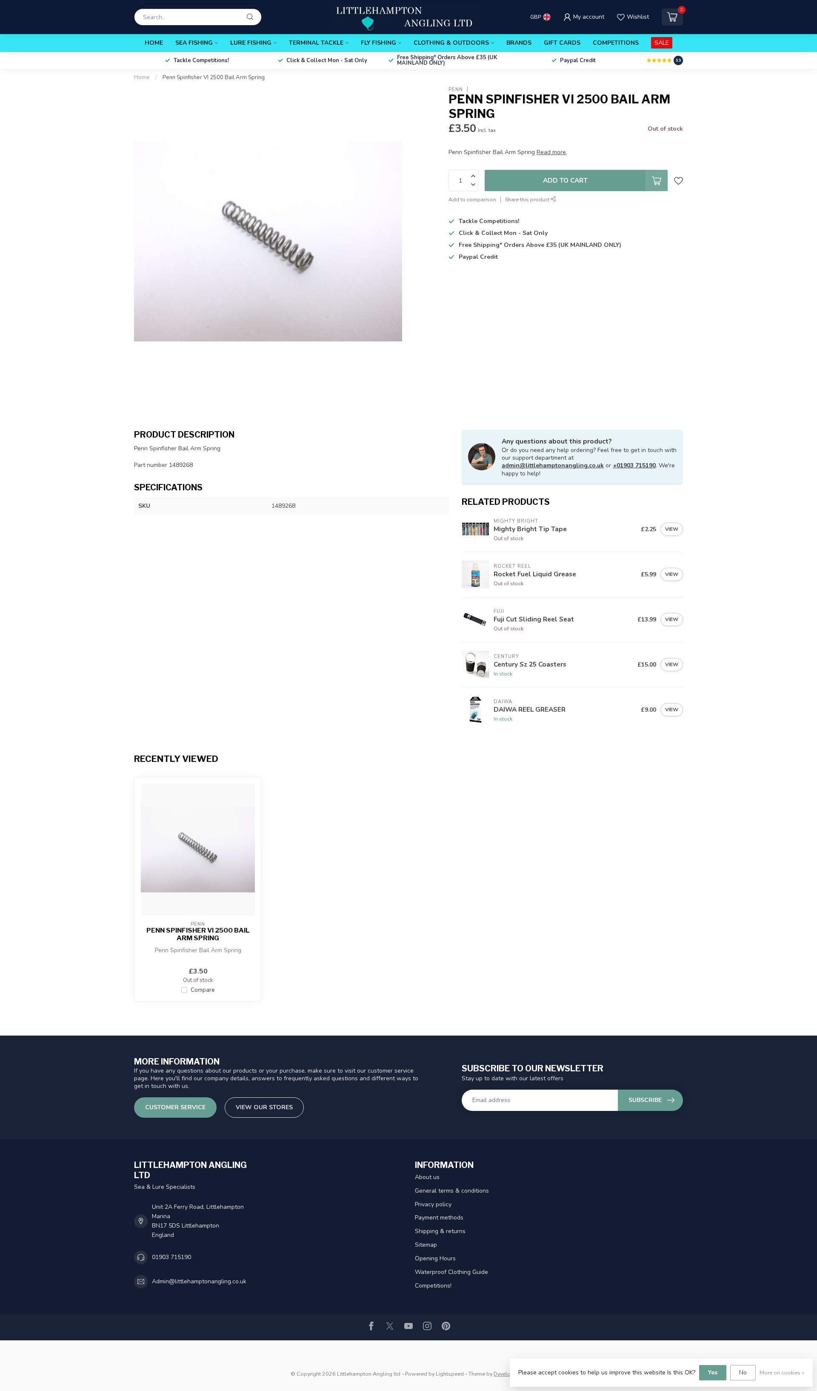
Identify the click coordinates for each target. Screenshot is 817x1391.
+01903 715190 (634, 465)
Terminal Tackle (316, 43)
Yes (712, 1372)
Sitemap (426, 1245)
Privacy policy (433, 1204)
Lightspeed (450, 1373)
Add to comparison (472, 199)
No (743, 1372)
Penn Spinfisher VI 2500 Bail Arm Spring (214, 77)
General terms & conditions (452, 1191)
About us (427, 1177)
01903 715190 (171, 1257)
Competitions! (433, 1286)
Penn (455, 89)
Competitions (616, 43)
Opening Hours (435, 1258)
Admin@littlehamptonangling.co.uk (199, 1281)
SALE (661, 43)
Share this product (528, 199)
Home (154, 43)
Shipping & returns (440, 1231)
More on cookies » (782, 1372)
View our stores (264, 1107)
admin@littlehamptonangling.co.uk (553, 465)
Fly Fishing (378, 43)
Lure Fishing (250, 43)
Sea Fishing (194, 43)
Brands (518, 43)
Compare (203, 990)
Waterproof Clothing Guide (451, 1272)
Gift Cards (562, 43)
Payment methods (439, 1218)
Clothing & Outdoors (451, 43)
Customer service (175, 1107)
